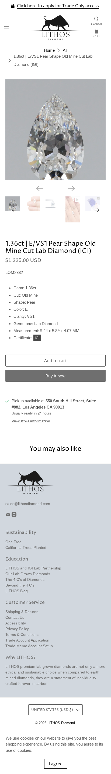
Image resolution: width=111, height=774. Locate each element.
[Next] (71, 188)
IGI (37, 338)
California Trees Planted (25, 547)
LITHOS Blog (16, 591)
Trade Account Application (27, 640)
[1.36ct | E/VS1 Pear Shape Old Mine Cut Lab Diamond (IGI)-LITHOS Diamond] (55, 129)
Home (49, 50)
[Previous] (40, 188)
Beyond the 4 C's (19, 585)
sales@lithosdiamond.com (27, 503)
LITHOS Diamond (61, 723)
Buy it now (55, 375)
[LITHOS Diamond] (55, 27)
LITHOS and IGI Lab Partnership (33, 568)
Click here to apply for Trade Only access (58, 6)
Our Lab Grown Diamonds (27, 574)
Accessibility (15, 623)
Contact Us (14, 617)
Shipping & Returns (21, 612)
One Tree (13, 542)
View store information (31, 421)
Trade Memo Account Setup (29, 646)
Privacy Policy (17, 629)
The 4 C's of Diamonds (24, 579)
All (65, 50)
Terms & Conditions (22, 634)
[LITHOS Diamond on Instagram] (14, 515)
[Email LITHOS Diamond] (7, 515)
